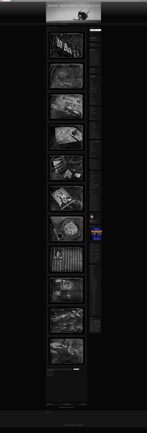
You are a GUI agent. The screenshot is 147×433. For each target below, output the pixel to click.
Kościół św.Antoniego (93, 90)
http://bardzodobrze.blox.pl (94, 248)
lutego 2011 (94, 290)
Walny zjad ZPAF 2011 (93, 134)
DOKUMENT (95, 320)
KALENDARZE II (92, 72)
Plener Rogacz (92, 324)
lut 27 (94, 293)
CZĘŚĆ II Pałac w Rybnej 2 (94, 63)
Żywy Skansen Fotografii (94, 40)
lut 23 (94, 298)
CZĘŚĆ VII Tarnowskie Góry (94, 55)
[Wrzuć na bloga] (75, 369)
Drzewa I (91, 81)
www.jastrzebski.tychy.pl (93, 260)
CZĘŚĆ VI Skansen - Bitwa (94, 56)
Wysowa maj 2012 (93, 164)
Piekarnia (91, 97)
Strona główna (67, 404)
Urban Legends (92, 204)
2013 (92, 275)
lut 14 (94, 305)
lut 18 (94, 302)
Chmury (91, 80)
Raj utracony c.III (92, 100)
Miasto (91, 323)
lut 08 (94, 312)
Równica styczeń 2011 (93, 163)
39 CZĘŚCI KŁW (92, 176)
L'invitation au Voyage (93, 92)
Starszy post (83, 404)
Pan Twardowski (92, 151)
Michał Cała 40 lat (93, 194)
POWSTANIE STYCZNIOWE (94, 326)
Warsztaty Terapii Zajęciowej (94, 137)
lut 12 (94, 308)
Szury (91, 152)
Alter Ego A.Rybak (93, 109)
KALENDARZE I (92, 70)
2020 (92, 267)
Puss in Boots (92, 129)
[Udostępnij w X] (76, 369)
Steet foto (91, 327)
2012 (92, 276)
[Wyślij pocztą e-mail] (74, 369)
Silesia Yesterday (92, 102)
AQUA (91, 78)
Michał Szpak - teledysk (93, 127)
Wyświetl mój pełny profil (94, 222)
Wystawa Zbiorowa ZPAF (94, 207)
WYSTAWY (93, 330)
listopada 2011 (94, 280)
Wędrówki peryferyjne (93, 103)
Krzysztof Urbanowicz (93, 112)
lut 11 (94, 309)
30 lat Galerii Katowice (93, 175)
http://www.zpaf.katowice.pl (94, 258)
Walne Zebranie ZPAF (93, 132)
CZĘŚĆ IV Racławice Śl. (94, 60)
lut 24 (94, 297)
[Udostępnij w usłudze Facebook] (77, 369)
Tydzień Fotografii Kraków (94, 202)
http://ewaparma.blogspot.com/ (95, 245)
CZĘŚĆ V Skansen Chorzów (94, 58)
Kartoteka (91, 147)
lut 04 (94, 313)
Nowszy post (50, 404)
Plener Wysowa (97, 324)
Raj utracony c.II (92, 98)
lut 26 (94, 294)
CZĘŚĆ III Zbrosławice (93, 61)
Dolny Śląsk (92, 183)
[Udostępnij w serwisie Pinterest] (78, 369)
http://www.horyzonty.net (93, 252)
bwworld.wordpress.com (94, 247)
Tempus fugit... (92, 117)
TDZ (90, 154)
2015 (92, 272)
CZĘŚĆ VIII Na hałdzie (93, 53)
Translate (97, 31)
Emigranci (91, 144)
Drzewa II (91, 83)
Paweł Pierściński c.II (93, 201)
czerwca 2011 (94, 286)
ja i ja (91, 189)
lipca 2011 (93, 285)
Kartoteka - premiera (93, 149)
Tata (90, 115)
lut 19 (94, 301)
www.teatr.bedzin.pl (93, 261)
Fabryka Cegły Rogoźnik (94, 86)
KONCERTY (92, 322)
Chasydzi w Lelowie (93, 181)
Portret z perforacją (93, 114)
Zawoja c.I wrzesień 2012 (94, 166)
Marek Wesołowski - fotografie (94, 221)
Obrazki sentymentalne (93, 196)
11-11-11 (91, 173)
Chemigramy (92, 45)
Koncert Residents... (93, 126)
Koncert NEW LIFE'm (93, 124)
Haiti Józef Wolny (92, 188)
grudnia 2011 (94, 279)
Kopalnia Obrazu (92, 191)
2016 (92, 271)
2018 (92, 268)
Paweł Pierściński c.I (93, 199)
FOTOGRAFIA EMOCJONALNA (95, 321)
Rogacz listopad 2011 (93, 161)
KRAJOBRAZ (97, 322)
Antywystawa (92, 178)
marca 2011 (94, 289)
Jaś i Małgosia (92, 146)
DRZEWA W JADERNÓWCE (94, 186)
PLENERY (91, 325)
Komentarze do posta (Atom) (69, 407)
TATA (93, 306)
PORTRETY (52, 370)
